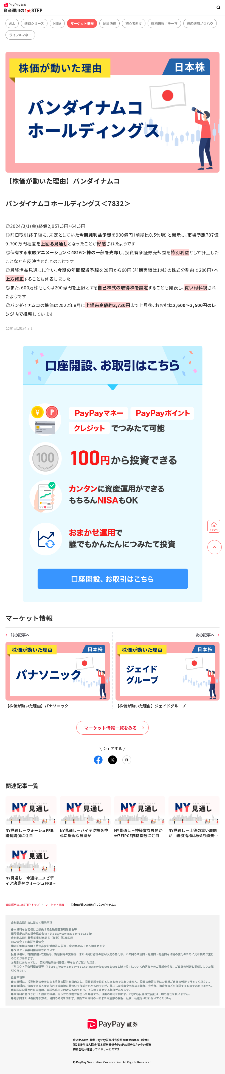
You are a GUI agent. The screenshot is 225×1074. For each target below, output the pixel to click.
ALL (12, 23)
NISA (57, 23)
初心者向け (133, 23)
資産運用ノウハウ (200, 23)
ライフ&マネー (20, 34)
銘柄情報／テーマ (164, 23)
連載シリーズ (34, 23)
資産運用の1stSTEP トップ (22, 905)
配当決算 (109, 23)
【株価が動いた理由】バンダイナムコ (93, 905)
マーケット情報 (82, 23)
